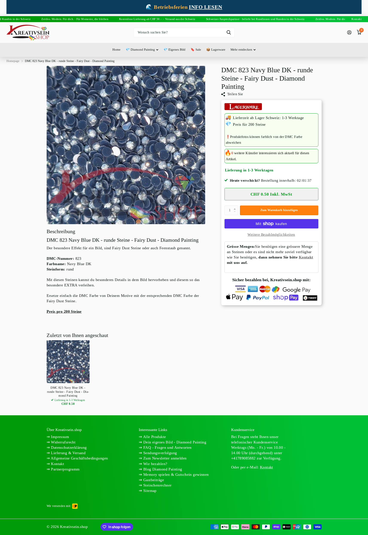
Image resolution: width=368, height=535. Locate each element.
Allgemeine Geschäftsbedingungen (79, 458)
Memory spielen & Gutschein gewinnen (175, 474)
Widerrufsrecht (62, 442)
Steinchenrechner (157, 485)
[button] (235, 206)
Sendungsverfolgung (159, 453)
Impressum (59, 437)
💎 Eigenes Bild (174, 49)
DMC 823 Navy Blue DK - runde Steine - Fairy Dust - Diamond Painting (68, 391)
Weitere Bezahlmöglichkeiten (271, 235)
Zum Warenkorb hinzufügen (279, 210)
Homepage (12, 61)
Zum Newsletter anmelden (164, 458)
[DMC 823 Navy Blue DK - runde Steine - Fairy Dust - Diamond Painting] (68, 361)
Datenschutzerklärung (68, 447)
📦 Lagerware (215, 49)
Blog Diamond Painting (162, 469)
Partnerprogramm (65, 469)
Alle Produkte (154, 437)
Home (116, 49)
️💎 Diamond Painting (140, 49)
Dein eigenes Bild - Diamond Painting (174, 442)
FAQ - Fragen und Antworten (167, 447)
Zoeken (229, 32)
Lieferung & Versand (68, 453)
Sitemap (149, 490)
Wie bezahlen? (154, 464)
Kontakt (306, 257)
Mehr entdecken (241, 49)
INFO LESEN (205, 7)
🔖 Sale (196, 49)
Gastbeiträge (153, 480)
